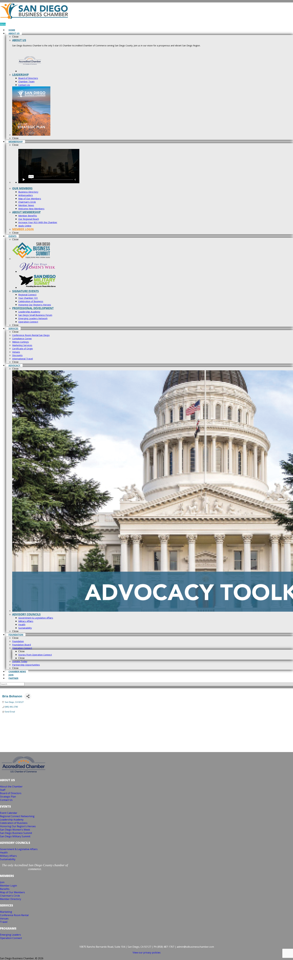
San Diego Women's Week (15, 829)
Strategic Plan (8, 796)
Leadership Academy (12, 819)
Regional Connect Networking (17, 816)
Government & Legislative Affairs (19, 849)
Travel (3, 922)
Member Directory (10, 899)
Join (2, 882)
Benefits (4, 889)
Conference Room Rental (14, 915)
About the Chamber (11, 786)
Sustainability (7, 859)
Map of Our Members (12, 892)
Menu (3, 24)
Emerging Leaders (10, 934)
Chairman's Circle (10, 895)
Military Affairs (8, 856)
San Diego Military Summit (15, 836)
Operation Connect (11, 938)
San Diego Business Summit (16, 833)
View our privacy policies (147, 952)
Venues (4, 918)
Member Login (8, 885)
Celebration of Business (13, 823)
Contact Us (6, 800)
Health (4, 852)
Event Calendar (8, 813)
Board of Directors (10, 793)
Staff (2, 790)
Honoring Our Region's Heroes (18, 826)
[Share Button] (27, 696)
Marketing (6, 912)
